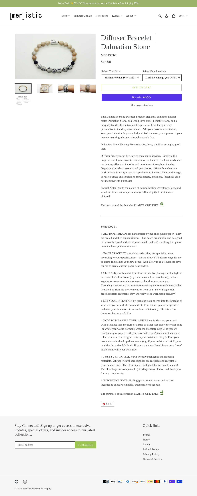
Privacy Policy (151, 454)
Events (146, 444)
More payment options (142, 105)
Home (146, 439)
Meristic (27, 488)
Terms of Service (152, 459)
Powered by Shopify (41, 488)
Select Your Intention (154, 71)
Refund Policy (151, 449)
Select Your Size (111, 71)
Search (146, 434)
